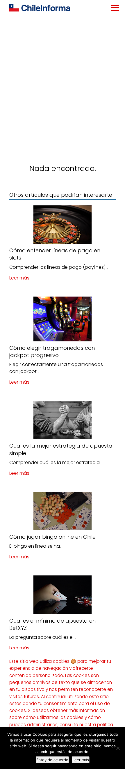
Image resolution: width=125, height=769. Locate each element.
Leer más (19, 278)
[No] (118, 748)
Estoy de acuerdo (52, 759)
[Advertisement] (62, 81)
